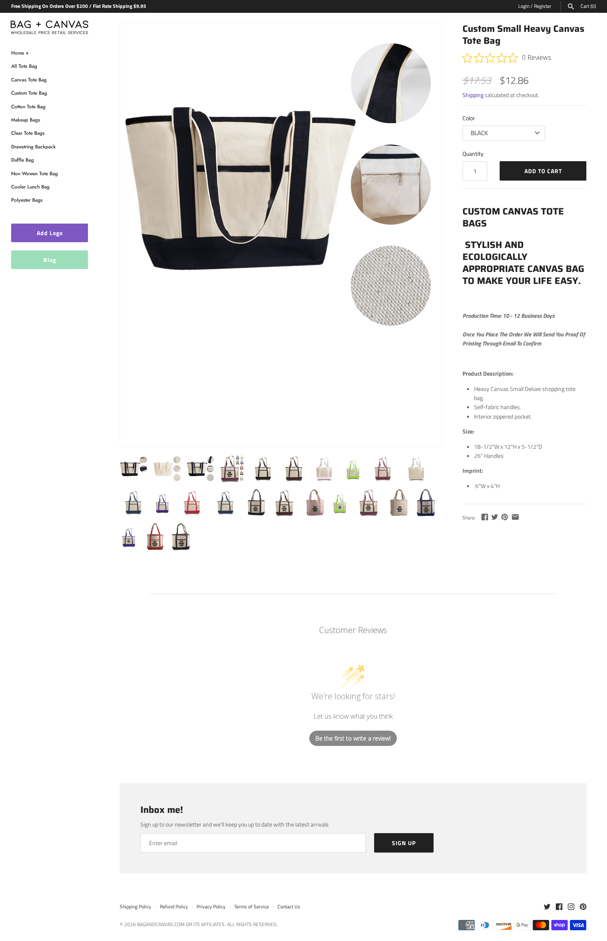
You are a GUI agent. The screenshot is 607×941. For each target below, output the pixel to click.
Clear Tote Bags (28, 132)
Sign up (404, 843)
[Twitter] (547, 907)
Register (542, 6)
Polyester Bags (27, 199)
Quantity (473, 153)
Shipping (473, 95)
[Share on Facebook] (484, 516)
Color (468, 118)
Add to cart (543, 171)
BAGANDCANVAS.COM (161, 924)
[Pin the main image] (504, 516)
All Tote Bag (24, 65)
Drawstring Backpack (33, 146)
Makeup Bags (25, 119)
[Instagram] (571, 907)
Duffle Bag (22, 159)
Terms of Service (251, 906)
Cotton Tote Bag (28, 106)
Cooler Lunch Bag (30, 186)
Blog (49, 259)
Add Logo (50, 233)
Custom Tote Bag (29, 92)
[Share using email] (515, 516)
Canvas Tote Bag (29, 79)
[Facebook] (559, 907)
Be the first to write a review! (353, 738)
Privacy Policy (211, 906)
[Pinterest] (583, 907)
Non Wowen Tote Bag (34, 173)
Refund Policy (174, 906)
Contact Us (288, 906)
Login (523, 6)
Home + (20, 52)
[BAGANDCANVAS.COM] (49, 25)
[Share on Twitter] (494, 516)
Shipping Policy (135, 906)
